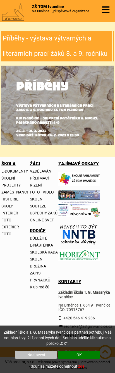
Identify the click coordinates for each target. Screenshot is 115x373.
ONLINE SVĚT (42, 220)
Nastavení (36, 355)
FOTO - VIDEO (42, 192)
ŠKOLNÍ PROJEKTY (11, 181)
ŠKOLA (4, 163)
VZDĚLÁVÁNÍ (41, 171)
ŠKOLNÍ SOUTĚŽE (38, 202)
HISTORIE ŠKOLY (9, 202)
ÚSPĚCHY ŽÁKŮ (44, 213)
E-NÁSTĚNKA (41, 245)
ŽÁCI (33, 163)
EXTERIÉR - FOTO (11, 230)
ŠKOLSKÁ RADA (44, 252)
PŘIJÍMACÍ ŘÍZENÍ (39, 181)
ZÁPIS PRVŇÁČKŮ (40, 276)
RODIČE (33, 230)
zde (81, 366)
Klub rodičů (39, 287)
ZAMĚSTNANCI (14, 192)
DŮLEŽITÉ (38, 238)
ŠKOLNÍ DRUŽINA (38, 262)
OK (79, 355)
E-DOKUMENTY (14, 171)
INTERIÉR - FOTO (10, 216)
